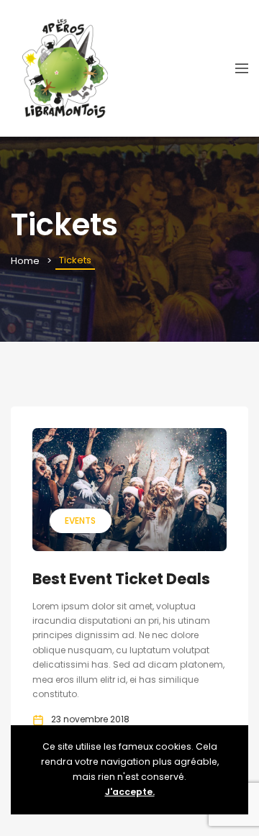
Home (25, 261)
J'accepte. (130, 792)
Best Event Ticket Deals (121, 578)
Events (80, 520)
